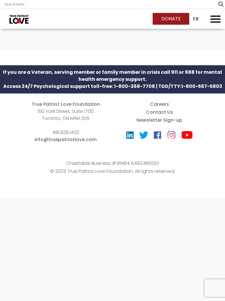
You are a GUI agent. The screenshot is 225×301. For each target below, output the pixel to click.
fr (196, 19)
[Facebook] (157, 136)
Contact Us (159, 112)
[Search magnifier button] (221, 4)
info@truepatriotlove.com (66, 139)
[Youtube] (187, 136)
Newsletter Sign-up (159, 120)
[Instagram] (171, 133)
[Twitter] (143, 136)
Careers (159, 104)
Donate (171, 18)
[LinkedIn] (130, 136)
